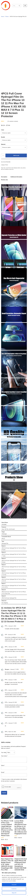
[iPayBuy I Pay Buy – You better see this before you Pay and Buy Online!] (5, 5)
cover (7, 167)
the (13, 169)
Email (3, 772)
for (10, 167)
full (12, 167)
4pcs (4, 167)
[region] (14, 883)
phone (24, 167)
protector (7, 169)
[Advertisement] (14, 34)
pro (4, 169)
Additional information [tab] (16, 176)
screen (10, 169)
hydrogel (15, 167)
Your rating (3, 752)
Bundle (3, 137)
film (9, 167)
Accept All (14, 884)
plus (2, 169)
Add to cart (16, 155)
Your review (4, 756)
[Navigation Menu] (25, 5)
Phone (7, 16)
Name (3, 765)
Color (2, 129)
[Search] (19, 5)
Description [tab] (4, 176)
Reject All (14, 892)
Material (3, 144)
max (21, 167)
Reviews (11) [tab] (4, 179)
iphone (18, 167)
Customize (14, 888)
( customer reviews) (12, 121)
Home (2, 16)
